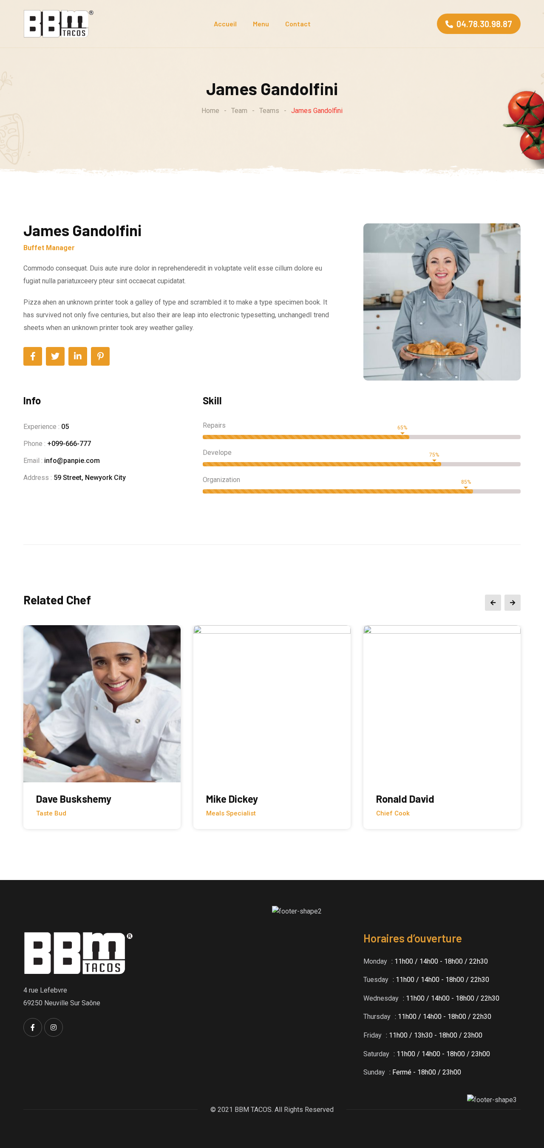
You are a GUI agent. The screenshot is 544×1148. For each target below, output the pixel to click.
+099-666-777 (69, 444)
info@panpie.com (72, 461)
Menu (261, 24)
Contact (298, 24)
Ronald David (405, 799)
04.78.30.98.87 (484, 24)
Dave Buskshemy (73, 799)
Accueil (225, 24)
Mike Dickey (232, 799)
